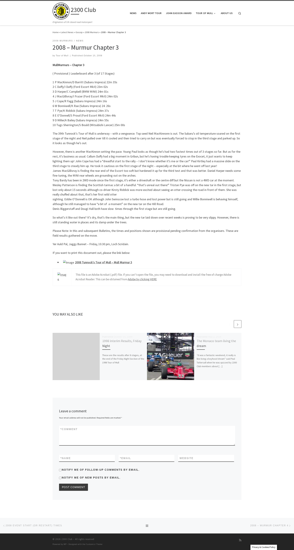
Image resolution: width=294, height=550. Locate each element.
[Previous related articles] (229, 324)
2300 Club (66, 539)
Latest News (67, 32)
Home (56, 32)
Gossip (79, 32)
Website (186, 458)
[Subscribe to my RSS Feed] (240, 540)
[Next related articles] (237, 324)
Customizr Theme (94, 544)
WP (65, 544)
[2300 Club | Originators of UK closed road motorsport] (61, 10)
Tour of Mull (62, 55)
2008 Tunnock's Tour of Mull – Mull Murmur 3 (103, 262)
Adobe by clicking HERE (142, 279)
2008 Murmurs (92, 32)
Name (65, 458)
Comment (69, 429)
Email (125, 458)
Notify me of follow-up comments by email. (101, 469)
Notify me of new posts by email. (91, 477)
